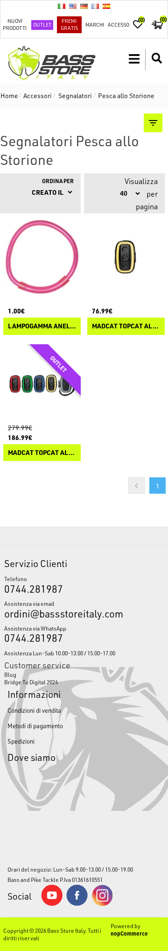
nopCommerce (129, 933)
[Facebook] (77, 903)
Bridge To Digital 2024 (31, 682)
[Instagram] (102, 904)
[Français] (95, 6)
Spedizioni (21, 741)
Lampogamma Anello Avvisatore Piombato (42, 326)
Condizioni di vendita (34, 710)
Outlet (42, 24)
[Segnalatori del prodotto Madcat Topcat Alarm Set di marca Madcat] (42, 383)
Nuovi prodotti (15, 24)
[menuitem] (84, 674)
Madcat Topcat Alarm (126, 326)
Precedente (136, 485)
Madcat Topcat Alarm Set (42, 453)
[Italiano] (61, 6)
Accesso (118, 24)
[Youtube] (52, 904)
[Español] (106, 6)
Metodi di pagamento (35, 726)
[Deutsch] (84, 6)
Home (9, 95)
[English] (72, 6)
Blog (10, 674)
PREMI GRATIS (69, 24)
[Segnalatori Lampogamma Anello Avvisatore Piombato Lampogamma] (42, 257)
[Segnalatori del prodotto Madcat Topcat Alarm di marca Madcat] (126, 257)
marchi (94, 24)
